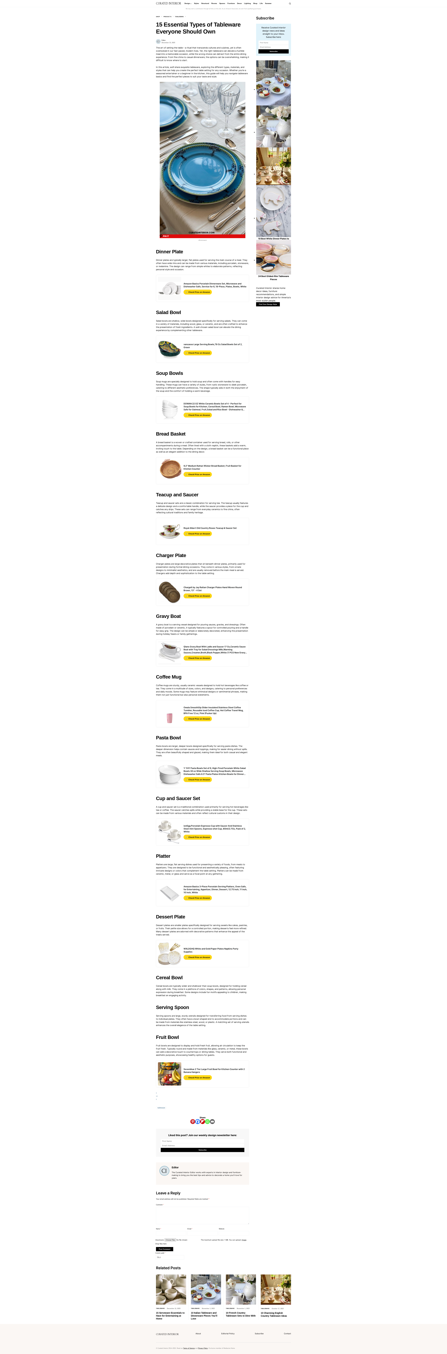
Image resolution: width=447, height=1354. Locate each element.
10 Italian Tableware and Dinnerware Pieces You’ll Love (204, 1316)
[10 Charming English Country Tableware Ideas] (273, 174)
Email (189, 1229)
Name (158, 1229)
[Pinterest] (192, 1121)
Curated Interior (168, 3)
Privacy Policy (203, 1348)
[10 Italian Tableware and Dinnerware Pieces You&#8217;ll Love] (273, 89)
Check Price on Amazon (197, 292)
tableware (161, 1108)
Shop (158, 16)
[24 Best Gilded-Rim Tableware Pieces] (273, 260)
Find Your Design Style (268, 304)
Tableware (179, 16)
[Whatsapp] (207, 1121)
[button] (290, 3)
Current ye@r (160, 1253)
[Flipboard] (202, 1121)
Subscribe (259, 1333)
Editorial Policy (228, 1333)
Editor (164, 40)
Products (167, 16)
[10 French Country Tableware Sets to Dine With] (273, 132)
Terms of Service (189, 1348)
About (198, 1333)
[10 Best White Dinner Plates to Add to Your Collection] (273, 218)
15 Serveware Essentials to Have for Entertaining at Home (170, 1316)
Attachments (159, 1240)
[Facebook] (197, 1121)
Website (221, 1229)
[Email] (212, 1121)
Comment (160, 1205)
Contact (287, 1333)
